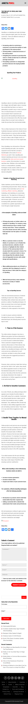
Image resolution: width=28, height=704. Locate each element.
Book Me (15, 686)
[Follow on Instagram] (12, 677)
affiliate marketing (12, 191)
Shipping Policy (19, 694)
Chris (4, 661)
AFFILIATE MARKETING (19, 15)
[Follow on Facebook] (5, 677)
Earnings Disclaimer (18, 691)
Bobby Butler (6, 656)
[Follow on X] (8, 677)
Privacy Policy (6, 691)
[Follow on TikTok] (22, 677)
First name (4, 604)
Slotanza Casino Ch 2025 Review (12, 636)
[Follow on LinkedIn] (15, 677)
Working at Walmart (8, 665)
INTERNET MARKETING (7, 17)
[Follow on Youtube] (19, 677)
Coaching (22, 682)
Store (3, 684)
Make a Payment (19, 684)
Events (10, 684)
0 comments (17, 17)
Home (3, 682)
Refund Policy (7, 694)
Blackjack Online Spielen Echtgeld (12, 633)
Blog (22, 686)
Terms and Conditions (18, 689)
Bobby (5, 652)
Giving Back (6, 686)
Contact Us (6, 689)
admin (4, 15)
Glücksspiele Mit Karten (9, 626)
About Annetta (12, 682)
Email (3, 611)
